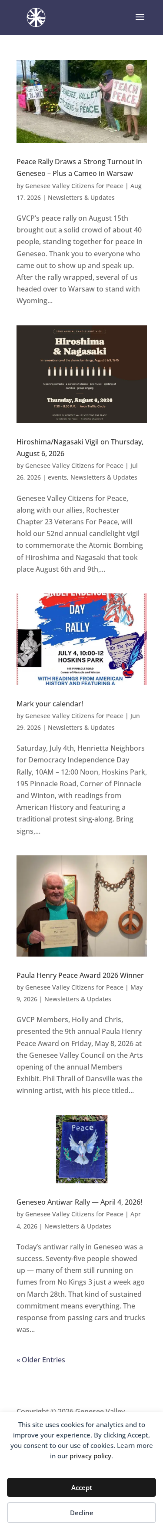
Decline (81, 1512)
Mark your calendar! (50, 704)
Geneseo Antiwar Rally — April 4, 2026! (79, 1202)
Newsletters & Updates (81, 197)
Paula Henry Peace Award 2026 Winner (80, 975)
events (57, 477)
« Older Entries (41, 1359)
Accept (81, 1487)
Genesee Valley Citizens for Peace (74, 186)
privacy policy (90, 1455)
